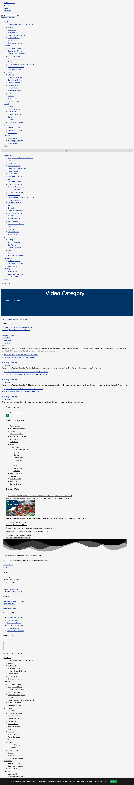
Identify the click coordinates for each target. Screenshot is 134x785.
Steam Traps (12, 174)
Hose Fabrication (14, 195)
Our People (12, 245)
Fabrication (6, 338)
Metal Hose (12, 163)
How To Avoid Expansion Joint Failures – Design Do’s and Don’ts (24, 374)
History (10, 240)
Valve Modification (14, 203)
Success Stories (15, 484)
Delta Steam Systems (20, 450)
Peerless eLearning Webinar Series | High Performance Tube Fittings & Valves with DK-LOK (38, 498)
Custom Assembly (14, 189)
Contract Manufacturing (16, 187)
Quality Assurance (14, 247)
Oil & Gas (11, 229)
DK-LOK (16, 452)
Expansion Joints (14, 166)
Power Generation (14, 234)
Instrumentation (14, 171)
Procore (11, 253)
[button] (5, 283)
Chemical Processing (15, 210)
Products (7, 155)
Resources (8, 258)
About (6, 237)
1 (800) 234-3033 (16, 592)
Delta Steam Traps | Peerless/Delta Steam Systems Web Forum (28, 531)
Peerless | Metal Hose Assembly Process (16, 330)
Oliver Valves (18, 463)
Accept (113, 781)
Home (4, 319)
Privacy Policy (30, 653)
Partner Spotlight (14, 261)
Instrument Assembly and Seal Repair (21, 197)
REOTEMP (16, 471)
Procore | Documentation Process (18, 538)
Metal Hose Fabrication (16, 200)
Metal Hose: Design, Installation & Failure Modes (19, 357)
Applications (8, 205)
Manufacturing (13, 221)
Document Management (16, 192)
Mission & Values (14, 242)
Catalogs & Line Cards (15, 263)
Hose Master (6, 340)
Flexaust (16, 455)
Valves (10, 160)
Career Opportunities (9, 608)
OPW (15, 465)
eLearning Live (13, 271)
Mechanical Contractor (16, 224)
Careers (10, 250)
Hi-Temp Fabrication (15, 255)
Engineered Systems (15, 176)
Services (7, 179)
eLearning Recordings (15, 274)
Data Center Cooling (15, 213)
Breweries (11, 208)
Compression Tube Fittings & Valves (20, 158)
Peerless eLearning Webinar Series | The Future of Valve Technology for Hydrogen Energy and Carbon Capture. (45, 518)
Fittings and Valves (16, 434)
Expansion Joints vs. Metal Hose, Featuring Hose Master (21, 391)
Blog (6, 279)
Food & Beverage (14, 216)
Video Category (13, 319)
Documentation (7, 335)
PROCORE (13, 476)
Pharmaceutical (13, 232)
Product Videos (15, 479)
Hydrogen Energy (14, 218)
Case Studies (12, 266)
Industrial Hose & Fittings (17, 168)
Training (7, 269)
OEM (9, 226)
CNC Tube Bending (14, 181)
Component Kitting (15, 184)
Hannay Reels (18, 457)
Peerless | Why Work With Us (16, 525)
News (4, 345)
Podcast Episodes (16, 473)
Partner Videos (15, 447)
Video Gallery (13, 276)
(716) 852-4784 (14, 589)
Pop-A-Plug (17, 468)
